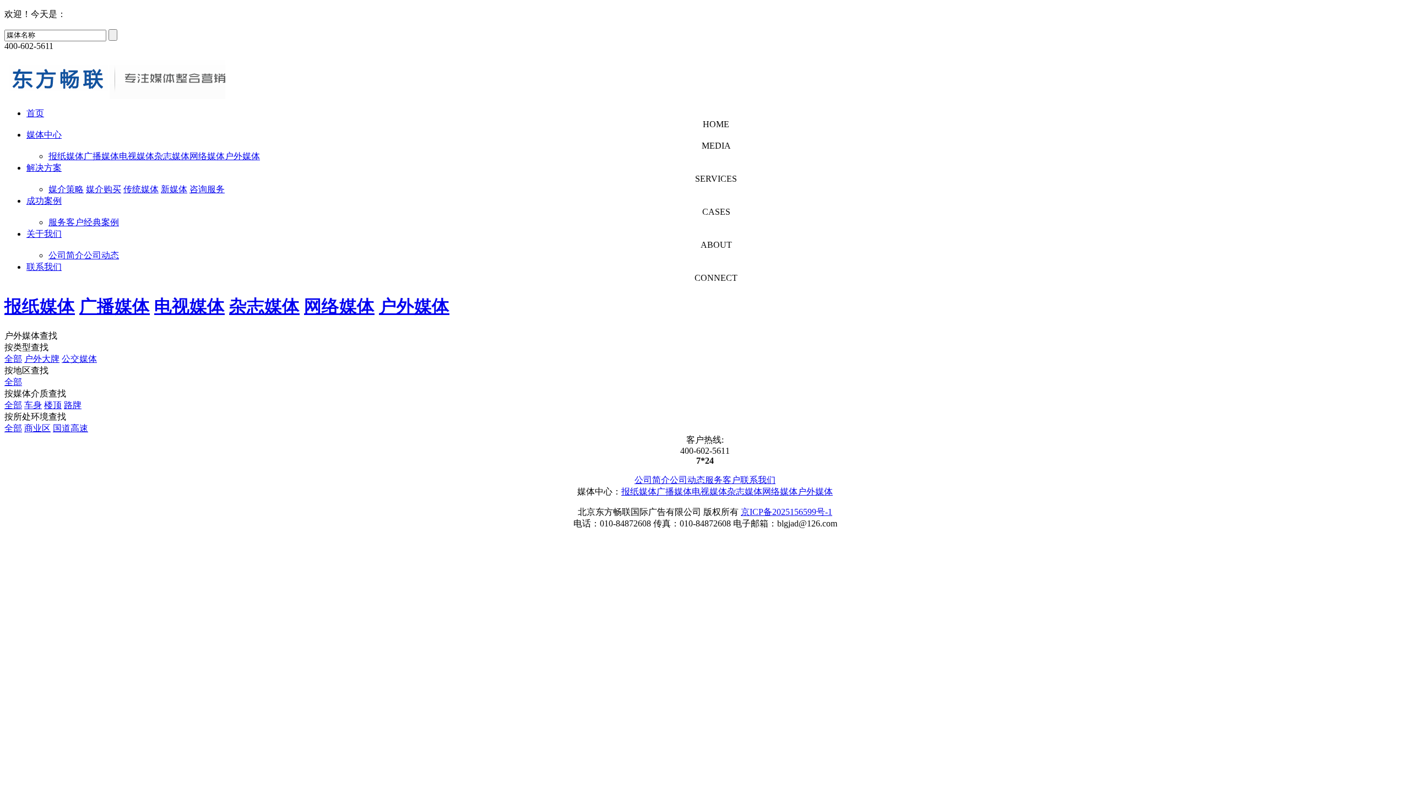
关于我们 (44, 233)
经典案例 (101, 222)
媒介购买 (103, 189)
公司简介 (66, 255)
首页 (35, 113)
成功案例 (44, 200)
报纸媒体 (66, 156)
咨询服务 (207, 189)
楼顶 (53, 405)
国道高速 (70, 428)
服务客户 (66, 222)
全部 (13, 358)
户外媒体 (242, 156)
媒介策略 (66, 189)
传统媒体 (141, 189)
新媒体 (174, 189)
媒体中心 (44, 134)
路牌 (73, 405)
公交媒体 (79, 358)
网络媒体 (207, 156)
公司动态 (101, 255)
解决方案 (44, 167)
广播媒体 (101, 156)
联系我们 (44, 266)
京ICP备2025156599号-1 (786, 512)
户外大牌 (41, 358)
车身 (33, 405)
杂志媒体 (171, 156)
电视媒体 (136, 156)
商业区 (37, 428)
